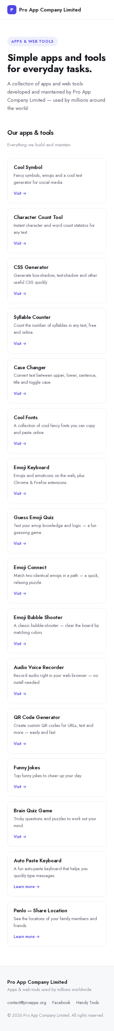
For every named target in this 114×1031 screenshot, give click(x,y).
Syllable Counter (32, 317)
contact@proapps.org (26, 1003)
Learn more (24, 886)
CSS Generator (31, 267)
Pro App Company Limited (45, 9)
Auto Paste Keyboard (37, 860)
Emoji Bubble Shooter (38, 617)
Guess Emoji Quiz (34, 517)
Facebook (61, 1003)
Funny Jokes (27, 767)
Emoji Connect (30, 567)
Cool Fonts (26, 417)
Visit (17, 193)
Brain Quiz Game (33, 810)
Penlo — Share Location (40, 910)
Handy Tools (87, 1003)
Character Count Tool (38, 217)
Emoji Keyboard (31, 467)
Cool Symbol (28, 167)
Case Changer (30, 367)
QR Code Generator (37, 717)
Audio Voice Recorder (39, 667)
